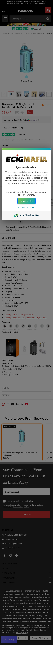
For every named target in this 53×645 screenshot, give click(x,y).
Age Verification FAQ (26, 207)
